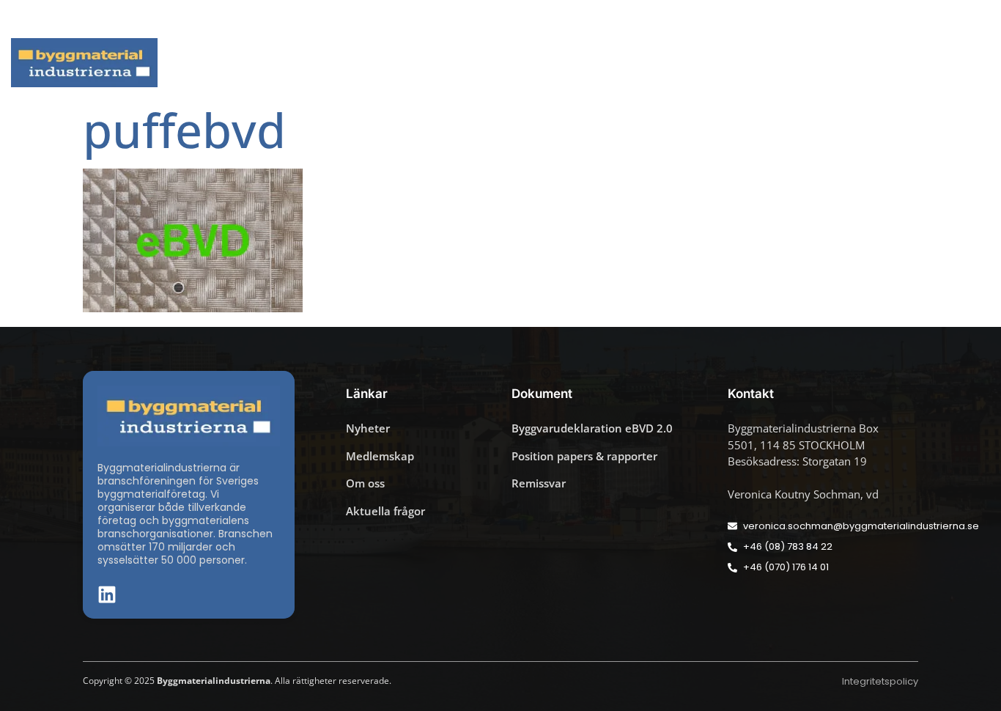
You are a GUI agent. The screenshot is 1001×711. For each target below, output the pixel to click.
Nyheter (381, 62)
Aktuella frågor (471, 62)
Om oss (934, 62)
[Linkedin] (950, 19)
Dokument (724, 62)
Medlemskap (834, 62)
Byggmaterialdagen (614, 62)
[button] (971, 19)
